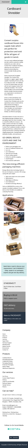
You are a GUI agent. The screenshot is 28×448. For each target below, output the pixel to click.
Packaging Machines (7, 359)
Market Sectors (6, 346)
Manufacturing (6, 344)
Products (4, 337)
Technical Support (7, 342)
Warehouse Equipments (8, 368)
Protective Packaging (7, 364)
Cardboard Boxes (6, 357)
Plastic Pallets (6, 366)
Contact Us (5, 349)
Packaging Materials (7, 363)
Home (4, 334)
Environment (5, 348)
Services (4, 339)
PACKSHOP (6, 2)
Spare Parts (5, 341)
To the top (15, 437)
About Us (4, 335)
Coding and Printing (7, 361)
